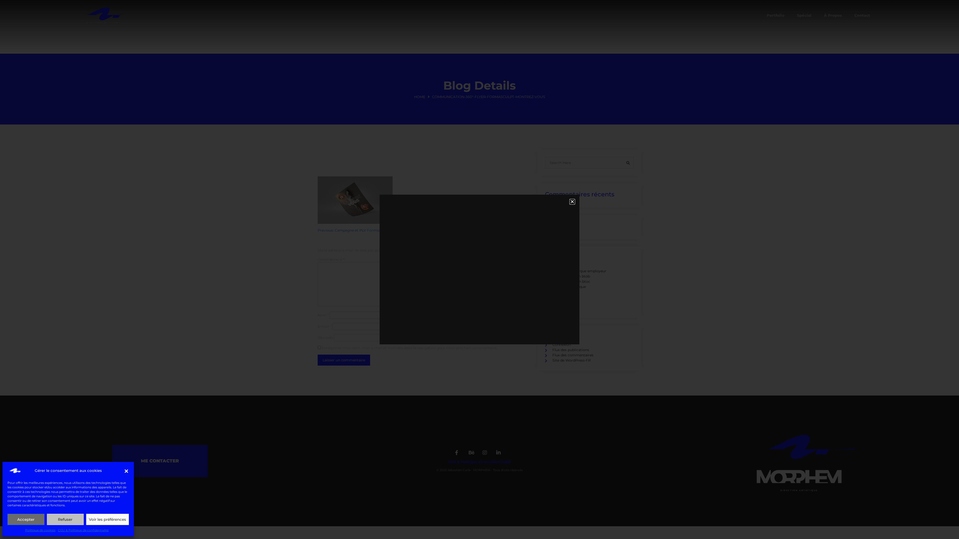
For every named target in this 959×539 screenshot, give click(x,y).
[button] (126, 470)
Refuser (65, 519)
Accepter (25, 519)
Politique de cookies (40, 530)
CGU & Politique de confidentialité (83, 530)
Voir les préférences (107, 519)
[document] (479, 269)
